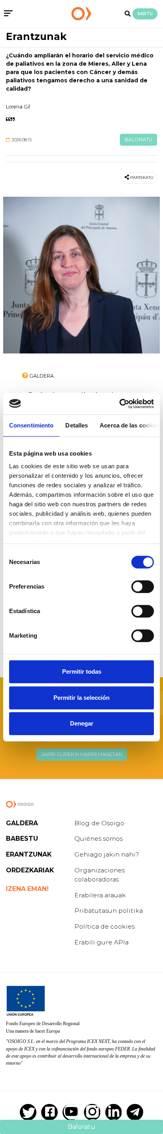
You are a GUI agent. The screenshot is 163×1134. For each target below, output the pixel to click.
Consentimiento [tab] (31, 425)
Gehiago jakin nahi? (106, 854)
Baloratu (138, 139)
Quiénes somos (98, 838)
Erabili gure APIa (101, 942)
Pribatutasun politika (108, 910)
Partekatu (142, 177)
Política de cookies (104, 926)
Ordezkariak (30, 870)
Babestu (22, 838)
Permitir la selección (81, 697)
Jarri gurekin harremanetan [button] (81, 754)
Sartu (145, 13)
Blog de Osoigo (99, 823)
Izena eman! (27, 889)
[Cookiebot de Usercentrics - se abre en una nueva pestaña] (119, 404)
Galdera (22, 823)
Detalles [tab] (76, 425)
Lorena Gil (18, 107)
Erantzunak (36, 36)
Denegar (81, 723)
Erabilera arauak (100, 895)
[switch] (142, 586)
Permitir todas (81, 671)
